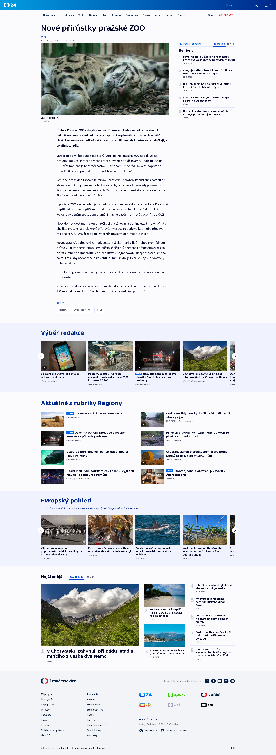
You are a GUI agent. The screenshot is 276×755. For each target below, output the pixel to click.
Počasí (146, 14)
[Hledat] (256, 5)
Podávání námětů (96, 725)
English (64, 748)
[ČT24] (10, 5)
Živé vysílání (47, 699)
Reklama (92, 699)
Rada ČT (91, 714)
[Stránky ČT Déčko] (145, 704)
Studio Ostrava (95, 709)
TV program (47, 694)
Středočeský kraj (82, 309)
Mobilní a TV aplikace (52, 730)
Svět (105, 14)
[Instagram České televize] (207, 681)
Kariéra (91, 719)
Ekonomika (132, 14)
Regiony (116, 14)
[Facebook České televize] (213, 681)
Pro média (92, 694)
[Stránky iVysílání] (210, 694)
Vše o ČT (45, 735)
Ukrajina (69, 14)
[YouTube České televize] (219, 681)
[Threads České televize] (232, 681)
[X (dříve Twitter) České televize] (226, 681)
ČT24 (43, 37)
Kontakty (92, 735)
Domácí (93, 14)
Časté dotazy (94, 730)
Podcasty (183, 14)
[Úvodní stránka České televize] (59, 681)
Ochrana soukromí (81, 748)
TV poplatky (47, 704)
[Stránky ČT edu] (207, 704)
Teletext (45, 709)
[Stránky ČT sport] (176, 694)
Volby (81, 14)
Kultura (169, 14)
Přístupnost (99, 748)
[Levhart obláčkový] (105, 79)
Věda (158, 14)
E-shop (45, 725)
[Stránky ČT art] (174, 704)
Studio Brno (93, 704)
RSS (233, 748)
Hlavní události (51, 14)
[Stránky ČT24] (145, 694)
